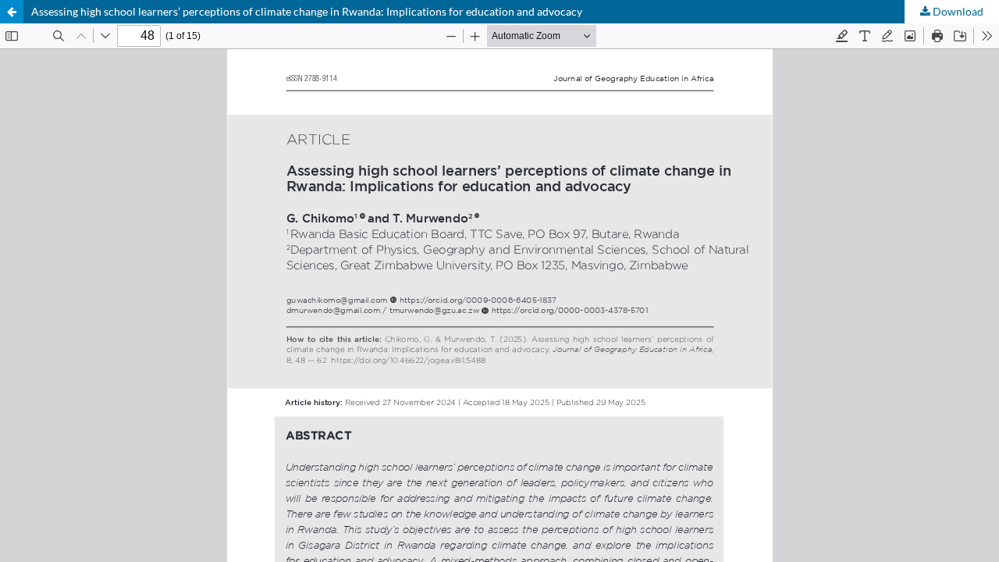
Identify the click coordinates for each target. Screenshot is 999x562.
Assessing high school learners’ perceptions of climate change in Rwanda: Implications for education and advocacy (306, 11)
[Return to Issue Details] (11, 11)
